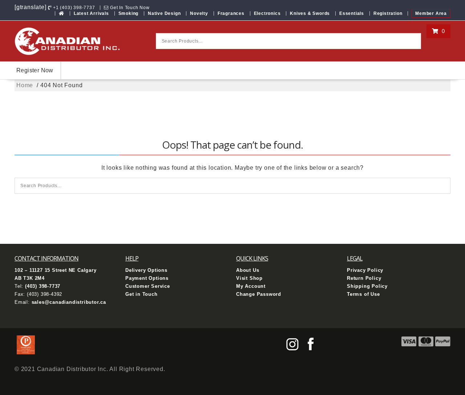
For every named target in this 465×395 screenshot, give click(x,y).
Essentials (351, 13)
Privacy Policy (365, 270)
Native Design (164, 13)
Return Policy (364, 278)
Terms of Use (363, 294)
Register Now (34, 70)
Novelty (199, 13)
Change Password (258, 294)
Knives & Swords (310, 13)
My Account (251, 286)
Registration (388, 13)
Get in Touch (141, 294)
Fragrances (231, 13)
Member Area (431, 13)
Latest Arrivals (91, 13)
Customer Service (147, 286)
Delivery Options (146, 270)
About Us (247, 270)
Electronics (267, 13)
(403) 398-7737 (42, 286)
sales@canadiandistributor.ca (69, 302)
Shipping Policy (367, 286)
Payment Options (147, 278)
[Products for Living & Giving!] (61, 13)
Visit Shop (249, 278)
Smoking (128, 13)
